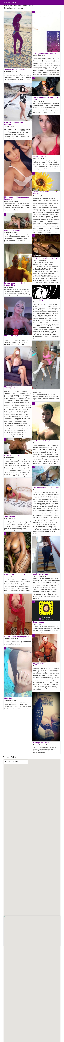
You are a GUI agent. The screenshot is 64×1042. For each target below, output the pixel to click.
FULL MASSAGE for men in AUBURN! (14, 123)
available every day (40, 574)
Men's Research (10, 698)
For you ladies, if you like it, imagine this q (14, 284)
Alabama (25, 5)
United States (17, 5)
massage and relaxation (42, 743)
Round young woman (12, 230)
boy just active (38, 664)
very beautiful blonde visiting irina (46, 488)
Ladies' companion (40, 300)
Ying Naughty (9, 516)
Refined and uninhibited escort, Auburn (45, 193)
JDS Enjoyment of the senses (44, 54)
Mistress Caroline (11, 387)
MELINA (36, 390)
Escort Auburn (38, 622)
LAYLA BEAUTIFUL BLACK (14, 575)
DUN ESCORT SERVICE (10, 2)
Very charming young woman (15, 69)
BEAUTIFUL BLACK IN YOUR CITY (46, 258)
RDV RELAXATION (11, 336)
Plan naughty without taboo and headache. (16, 198)
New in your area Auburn (13, 455)
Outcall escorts (8, 5)
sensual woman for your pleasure (17, 637)
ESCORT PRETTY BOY (41, 441)
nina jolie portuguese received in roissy (45, 98)
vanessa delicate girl (41, 156)
